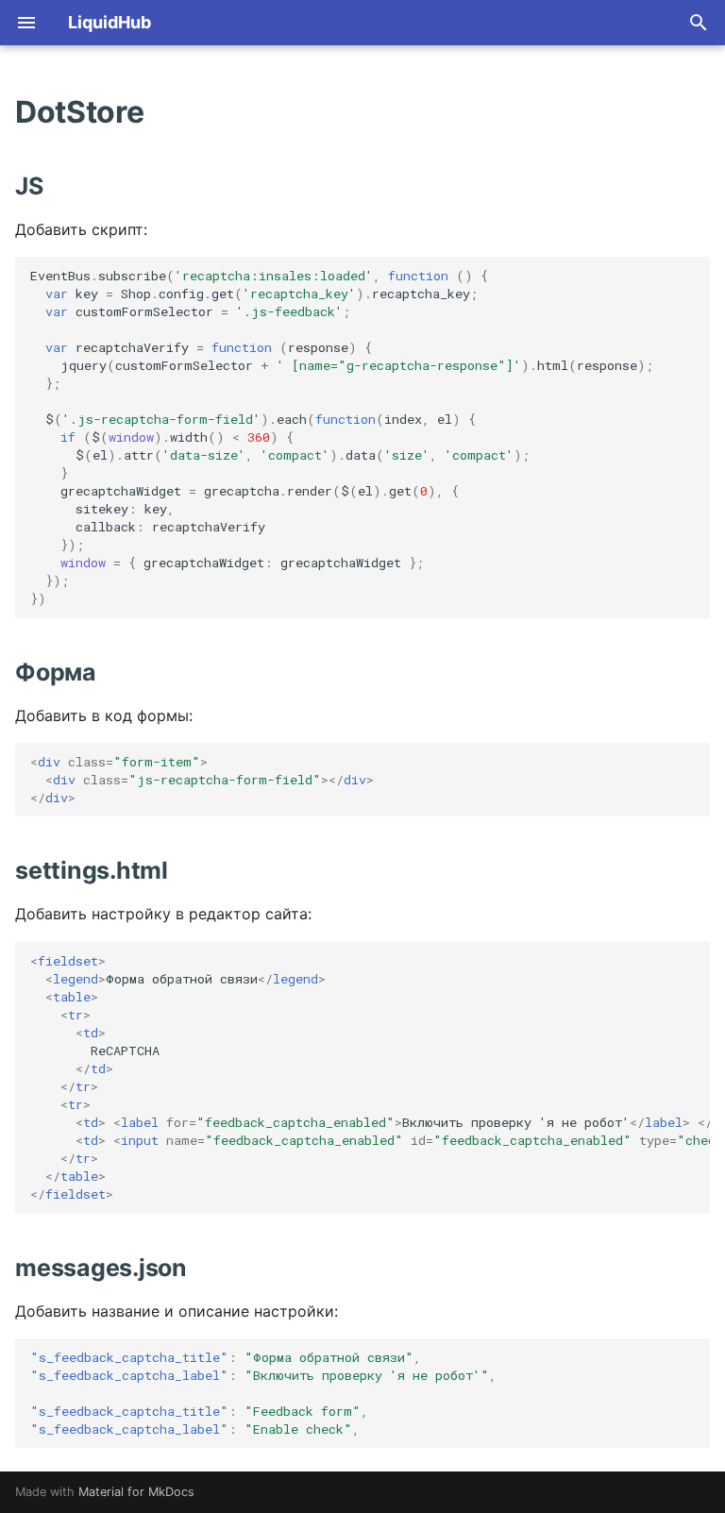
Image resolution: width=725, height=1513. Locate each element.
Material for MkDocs (136, 1492)
